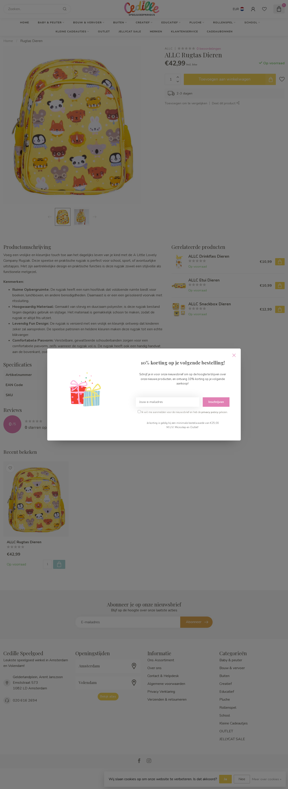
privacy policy (209, 412)
